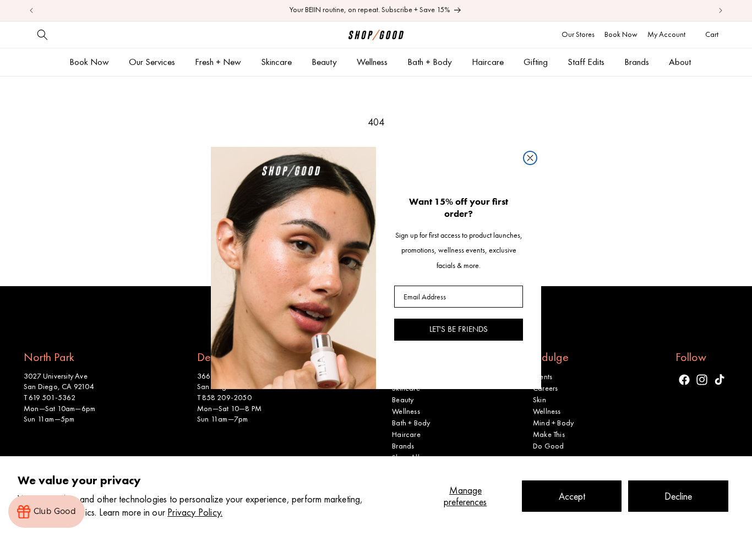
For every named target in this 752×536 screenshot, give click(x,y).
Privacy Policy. (194, 512)
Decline (678, 496)
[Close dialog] (530, 158)
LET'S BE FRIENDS (458, 329)
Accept (572, 496)
